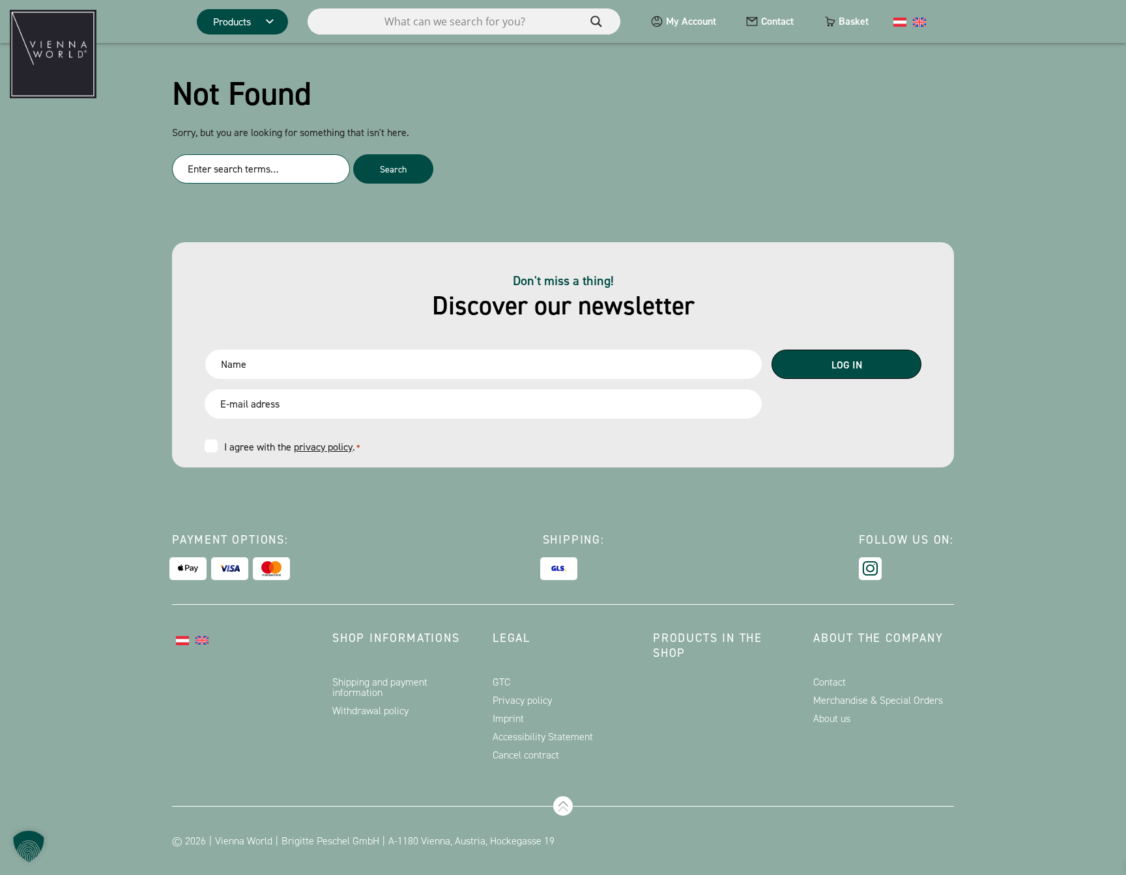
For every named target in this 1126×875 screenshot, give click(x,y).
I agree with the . (292, 447)
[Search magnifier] (596, 21)
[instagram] (870, 568)
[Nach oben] (563, 806)
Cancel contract (526, 755)
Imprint (508, 718)
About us (831, 718)
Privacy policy (522, 700)
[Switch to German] (900, 21)
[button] (28, 846)
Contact (777, 21)
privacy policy (323, 447)
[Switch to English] (919, 21)
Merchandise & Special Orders (878, 700)
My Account (691, 21)
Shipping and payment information (379, 687)
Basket (854, 21)
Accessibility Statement (543, 736)
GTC (501, 682)
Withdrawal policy (370, 710)
